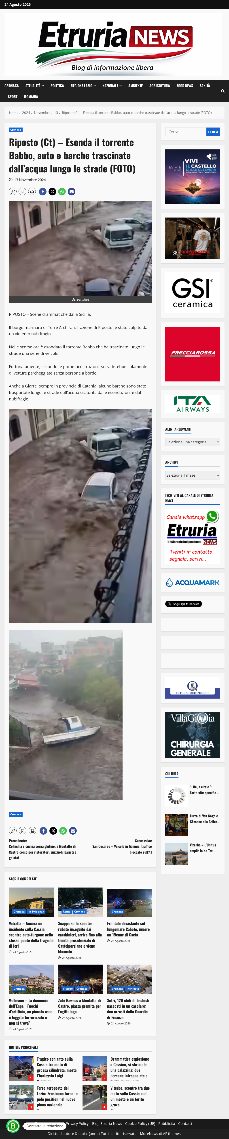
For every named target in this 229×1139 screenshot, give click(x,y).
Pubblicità (166, 1123)
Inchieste (133, 988)
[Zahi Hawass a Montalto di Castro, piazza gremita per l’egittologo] (80, 979)
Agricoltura (159, 85)
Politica (57, 85)
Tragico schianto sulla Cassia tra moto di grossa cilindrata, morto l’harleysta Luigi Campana (21, 1068)
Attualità (32, 85)
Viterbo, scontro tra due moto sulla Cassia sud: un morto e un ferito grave (95, 1097)
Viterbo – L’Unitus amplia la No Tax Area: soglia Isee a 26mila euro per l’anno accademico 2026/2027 (203, 848)
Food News (185, 85)
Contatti (185, 1123)
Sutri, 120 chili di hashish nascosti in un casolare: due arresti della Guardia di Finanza (128, 1008)
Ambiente (135, 85)
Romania (31, 96)
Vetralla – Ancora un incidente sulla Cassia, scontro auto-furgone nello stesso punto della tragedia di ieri (31, 934)
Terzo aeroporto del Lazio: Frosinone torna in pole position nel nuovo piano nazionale (21, 1097)
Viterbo (68, 988)
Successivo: (122, 846)
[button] (223, 91)
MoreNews (149, 1133)
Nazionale (110, 85)
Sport (12, 96)
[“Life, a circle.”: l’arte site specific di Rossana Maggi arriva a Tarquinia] (176, 796)
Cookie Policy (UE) (140, 1123)
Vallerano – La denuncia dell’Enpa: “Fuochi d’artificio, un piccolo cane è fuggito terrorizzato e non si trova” (30, 1011)
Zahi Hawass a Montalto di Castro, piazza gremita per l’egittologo (79, 1005)
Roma (66, 911)
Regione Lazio (81, 85)
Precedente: (42, 849)
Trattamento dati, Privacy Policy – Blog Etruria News (78, 1123)
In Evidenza (36, 911)
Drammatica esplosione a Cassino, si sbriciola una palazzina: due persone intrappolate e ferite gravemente (95, 1068)
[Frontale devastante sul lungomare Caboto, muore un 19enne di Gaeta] (129, 902)
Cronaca (11, 85)
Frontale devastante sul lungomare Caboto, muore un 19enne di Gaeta (128, 928)
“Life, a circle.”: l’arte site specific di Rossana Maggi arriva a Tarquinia (205, 790)
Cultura (171, 773)
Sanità (205, 85)
